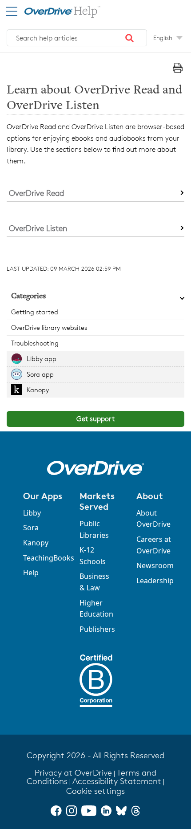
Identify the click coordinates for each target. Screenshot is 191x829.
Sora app (40, 374)
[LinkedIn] (106, 810)
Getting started (34, 312)
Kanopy (38, 390)
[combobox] (77, 38)
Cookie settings (95, 791)
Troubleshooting (35, 343)
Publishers (97, 629)
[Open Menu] (11, 11)
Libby (32, 513)
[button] (129, 38)
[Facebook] (56, 810)
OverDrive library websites (49, 327)
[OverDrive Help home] (53, 11)
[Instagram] (71, 810)
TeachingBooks (48, 558)
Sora (31, 527)
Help (31, 572)
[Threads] (135, 810)
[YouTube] (88, 810)
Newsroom (155, 565)
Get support (95, 418)
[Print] (178, 68)
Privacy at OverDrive (73, 773)
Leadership (155, 580)
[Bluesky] (121, 810)
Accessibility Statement (116, 781)
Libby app (41, 358)
